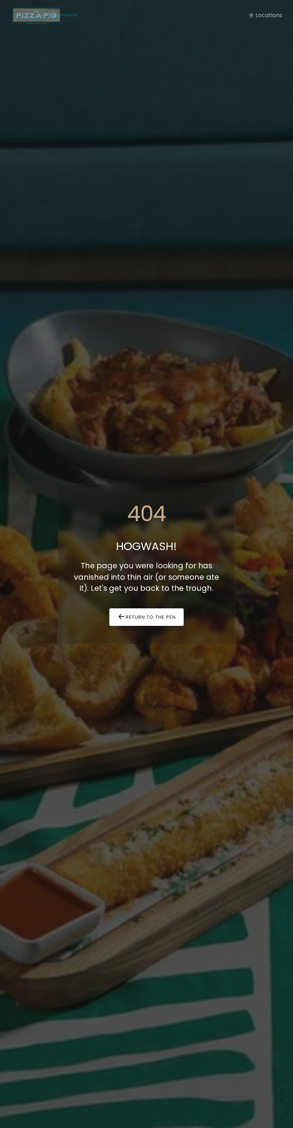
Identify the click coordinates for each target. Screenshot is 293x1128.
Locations (268, 15)
